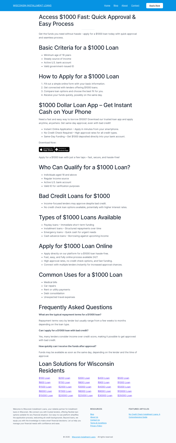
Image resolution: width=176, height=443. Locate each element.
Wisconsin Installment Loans (83, 437)
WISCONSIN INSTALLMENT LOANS (32, 5)
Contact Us (95, 420)
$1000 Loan (124, 382)
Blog (92, 414)
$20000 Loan (65, 395)
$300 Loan (84, 378)
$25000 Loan (85, 395)
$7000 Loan (65, 391)
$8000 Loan (84, 391)
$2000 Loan (65, 386)
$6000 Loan (45, 391)
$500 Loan (123, 378)
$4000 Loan (104, 386)
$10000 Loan (125, 391)
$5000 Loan (124, 386)
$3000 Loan (84, 386)
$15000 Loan (46, 395)
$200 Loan (64, 378)
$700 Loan (64, 382)
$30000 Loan (105, 395)
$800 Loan (84, 382)
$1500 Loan (45, 386)
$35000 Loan (125, 395)
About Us (94, 417)
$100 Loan (44, 378)
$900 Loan (104, 382)
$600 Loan (45, 382)
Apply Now (154, 5)
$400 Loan (104, 378)
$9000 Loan (104, 391)
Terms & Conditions (98, 423)
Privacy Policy (96, 426)
